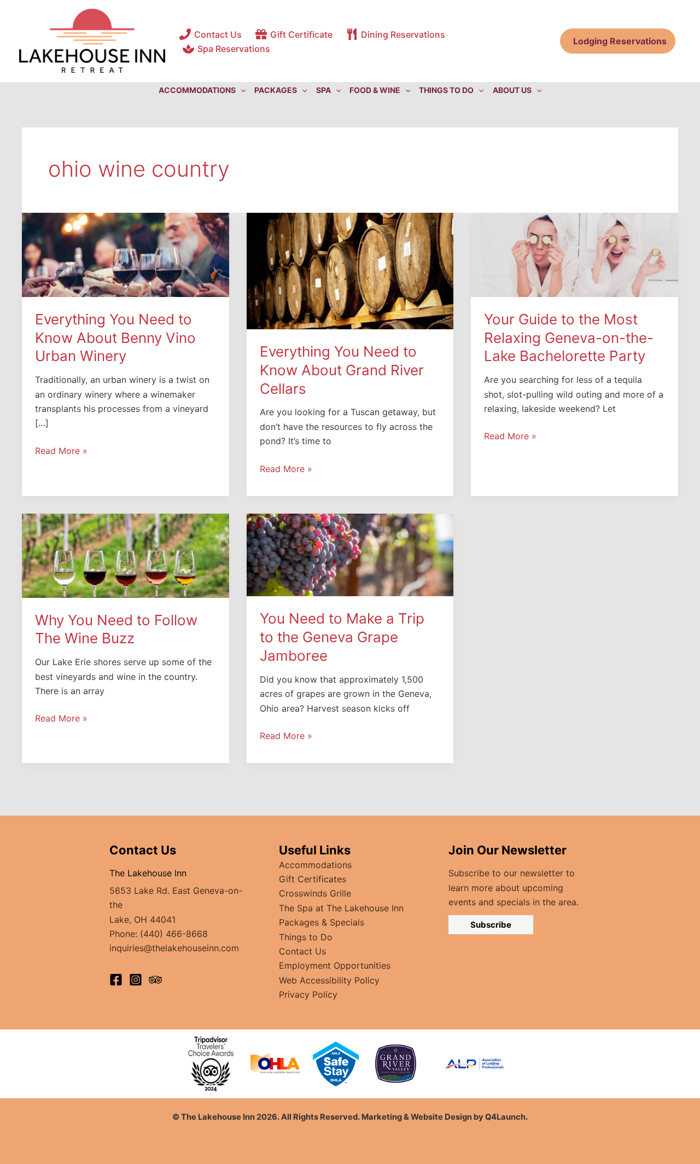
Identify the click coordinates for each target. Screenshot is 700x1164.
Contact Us (302, 951)
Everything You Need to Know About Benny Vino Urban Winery (115, 338)
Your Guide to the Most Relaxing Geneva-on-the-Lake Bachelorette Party (569, 338)
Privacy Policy (308, 994)
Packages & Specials (321, 922)
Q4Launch (505, 1117)
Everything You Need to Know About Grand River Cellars (342, 370)
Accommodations (315, 864)
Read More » (61, 451)
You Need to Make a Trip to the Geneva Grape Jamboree (342, 637)
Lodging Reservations (618, 41)
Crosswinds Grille (315, 893)
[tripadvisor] (155, 979)
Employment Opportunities (334, 965)
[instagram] (135, 979)
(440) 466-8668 (174, 933)
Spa (323, 90)
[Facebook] (115, 979)
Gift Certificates (312, 879)
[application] (241, 90)
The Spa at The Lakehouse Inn (341, 908)
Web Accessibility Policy (329, 980)
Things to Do (305, 937)
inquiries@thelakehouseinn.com (174, 947)
